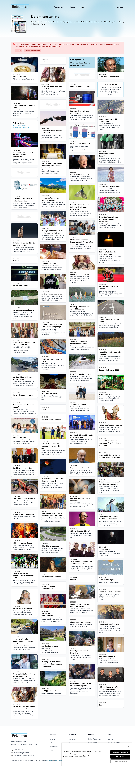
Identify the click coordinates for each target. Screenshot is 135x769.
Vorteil (52, 750)
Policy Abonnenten (94, 739)
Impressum (72, 739)
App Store (111, 739)
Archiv (72, 7)
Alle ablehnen (120, 756)
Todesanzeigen (20, 125)
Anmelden (120, 7)
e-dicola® (49, 760)
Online (81, 7)
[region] (97, 754)
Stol (51, 743)
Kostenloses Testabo (32, 51)
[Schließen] (129, 746)
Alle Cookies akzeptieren (120, 752)
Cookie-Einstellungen (120, 761)
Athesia (52, 739)
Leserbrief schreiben (22, 128)
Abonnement (58, 7)
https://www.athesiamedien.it (24, 756)
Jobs (51, 754)
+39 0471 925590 (20, 750)
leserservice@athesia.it (21, 753)
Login (19, 51)
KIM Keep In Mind (60, 760)
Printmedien (54, 746)
